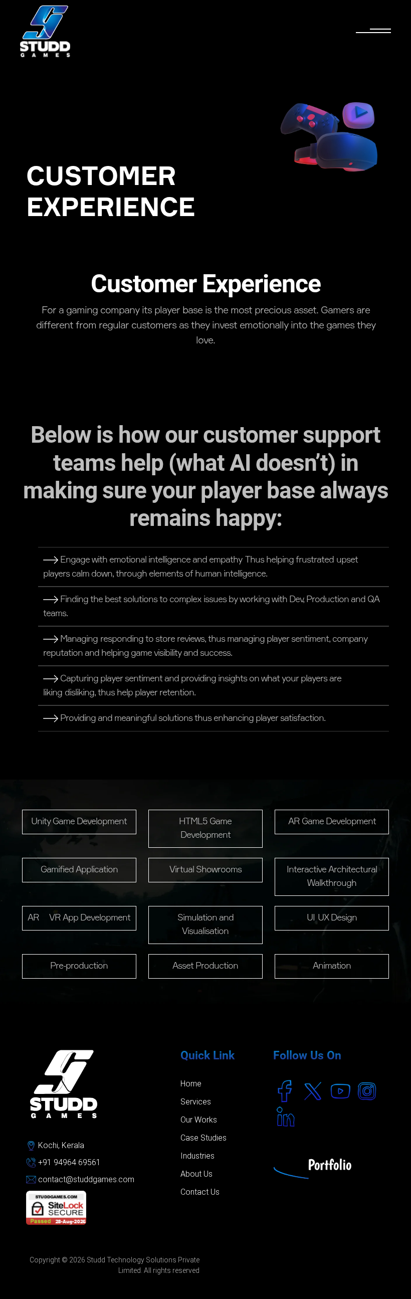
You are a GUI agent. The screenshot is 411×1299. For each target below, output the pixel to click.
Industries (197, 1156)
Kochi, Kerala (60, 1145)
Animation (332, 966)
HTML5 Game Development (205, 828)
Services (195, 1101)
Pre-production (79, 966)
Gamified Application (79, 869)
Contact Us (200, 1192)
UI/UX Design (332, 917)
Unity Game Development (79, 821)
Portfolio (329, 1164)
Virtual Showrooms (205, 869)
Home (190, 1083)
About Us (196, 1174)
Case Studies (203, 1138)
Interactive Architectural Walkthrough (332, 876)
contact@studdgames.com (86, 1179)
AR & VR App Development (79, 917)
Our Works (198, 1120)
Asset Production (205, 966)
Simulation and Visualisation (205, 924)
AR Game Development (332, 821)
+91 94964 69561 (68, 1162)
